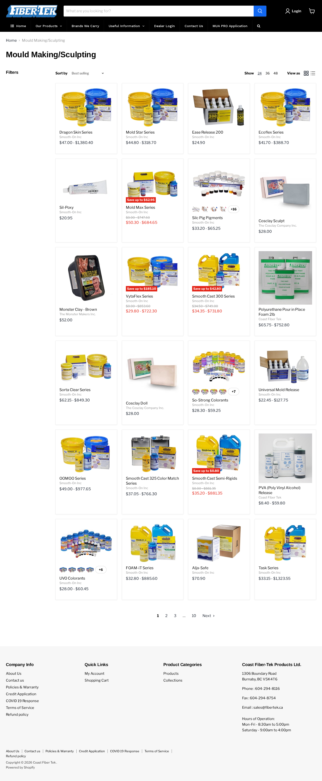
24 (260, 73)
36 (267, 73)
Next (207, 615)
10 (194, 615)
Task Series (268, 568)
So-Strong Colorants (210, 400)
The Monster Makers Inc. (77, 314)
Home (11, 40)
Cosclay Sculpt (272, 221)
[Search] (260, 11)
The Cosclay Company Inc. (278, 225)
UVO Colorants (72, 578)
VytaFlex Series (139, 296)
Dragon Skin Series (75, 132)
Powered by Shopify (20, 767)
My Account (94, 673)
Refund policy (17, 714)
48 (275, 73)
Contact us (15, 680)
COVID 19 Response (22, 701)
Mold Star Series (140, 132)
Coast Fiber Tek (270, 319)
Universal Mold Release (279, 390)
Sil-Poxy (66, 207)
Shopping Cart (97, 680)
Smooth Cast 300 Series (213, 296)
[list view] (313, 73)
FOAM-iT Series (139, 568)
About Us (13, 673)
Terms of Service (20, 708)
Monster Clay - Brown (78, 309)
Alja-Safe (200, 568)
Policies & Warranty (22, 687)
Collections (172, 680)
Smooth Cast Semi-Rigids (214, 478)
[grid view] (306, 73)
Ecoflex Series (271, 132)
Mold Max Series (140, 207)
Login (296, 11)
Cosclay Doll (137, 403)
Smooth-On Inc (70, 137)
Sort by (61, 73)
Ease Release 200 (207, 132)
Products (171, 673)
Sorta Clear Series (75, 390)
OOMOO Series (72, 478)
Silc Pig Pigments (207, 218)
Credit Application (21, 694)
